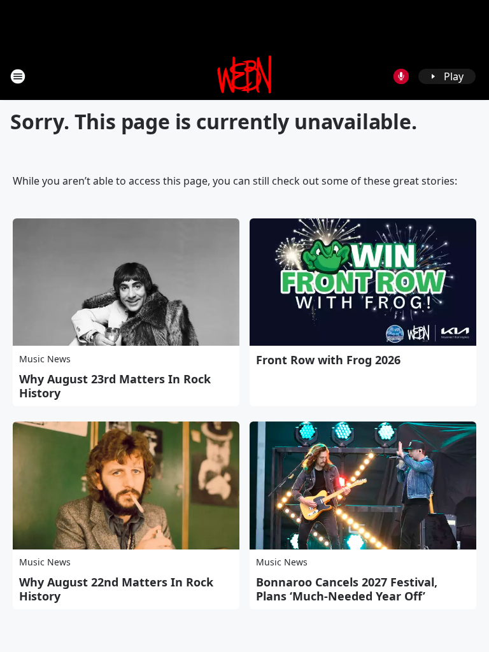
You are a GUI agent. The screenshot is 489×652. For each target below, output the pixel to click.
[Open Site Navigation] (17, 76)
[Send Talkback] (401, 76)
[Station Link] (245, 76)
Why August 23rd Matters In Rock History (115, 386)
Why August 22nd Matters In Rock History (116, 589)
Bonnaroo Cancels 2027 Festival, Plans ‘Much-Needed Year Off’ (346, 589)
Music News (45, 359)
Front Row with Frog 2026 (328, 360)
